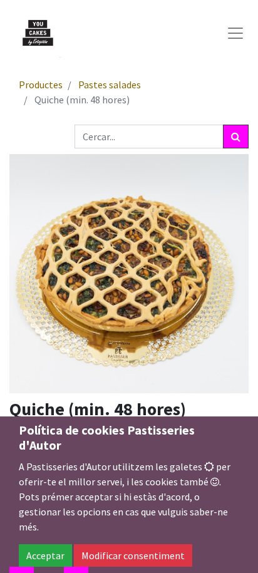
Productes (41, 84)
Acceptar (45, 555)
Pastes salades (109, 84)
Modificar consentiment (133, 555)
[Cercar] (236, 136)
